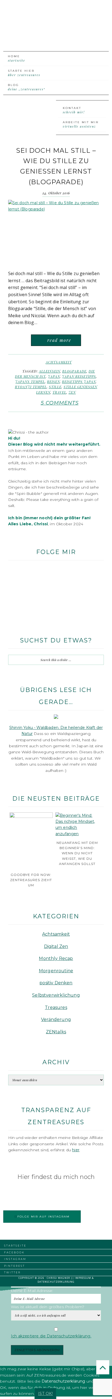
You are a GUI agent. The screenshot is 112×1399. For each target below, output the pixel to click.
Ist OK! (45, 1393)
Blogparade (74, 371)
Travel (59, 392)
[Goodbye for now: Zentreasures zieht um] (31, 816)
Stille (55, 387)
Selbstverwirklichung (56, 995)
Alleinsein (49, 371)
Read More (59, 340)
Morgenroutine (56, 970)
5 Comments (60, 403)
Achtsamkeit (59, 362)
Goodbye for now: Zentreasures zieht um (31, 880)
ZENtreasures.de (54, 20)
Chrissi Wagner (58, 1278)
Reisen (53, 381)
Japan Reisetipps (79, 376)
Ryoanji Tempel (31, 387)
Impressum (83, 1278)
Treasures (56, 1007)
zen (72, 392)
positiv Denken (55, 982)
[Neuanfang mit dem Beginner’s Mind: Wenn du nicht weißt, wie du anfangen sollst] (77, 833)
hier (75, 1149)
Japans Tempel (30, 381)
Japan (54, 376)
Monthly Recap (56, 958)
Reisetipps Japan (79, 381)
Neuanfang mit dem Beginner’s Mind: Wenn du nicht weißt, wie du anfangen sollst (77, 853)
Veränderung (56, 1019)
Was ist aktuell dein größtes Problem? (47, 1306)
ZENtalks (56, 1031)
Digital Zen (56, 946)
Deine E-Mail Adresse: (32, 1290)
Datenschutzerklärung (56, 1281)
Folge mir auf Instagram (43, 1216)
